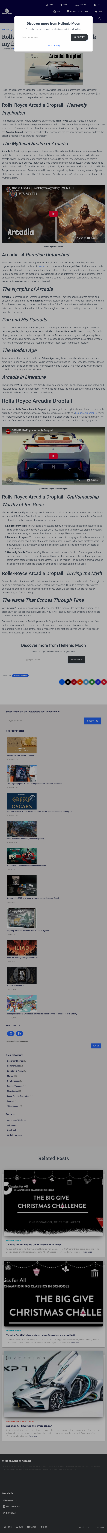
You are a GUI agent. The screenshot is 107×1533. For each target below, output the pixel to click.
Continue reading (53, 46)
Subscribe (79, 37)
